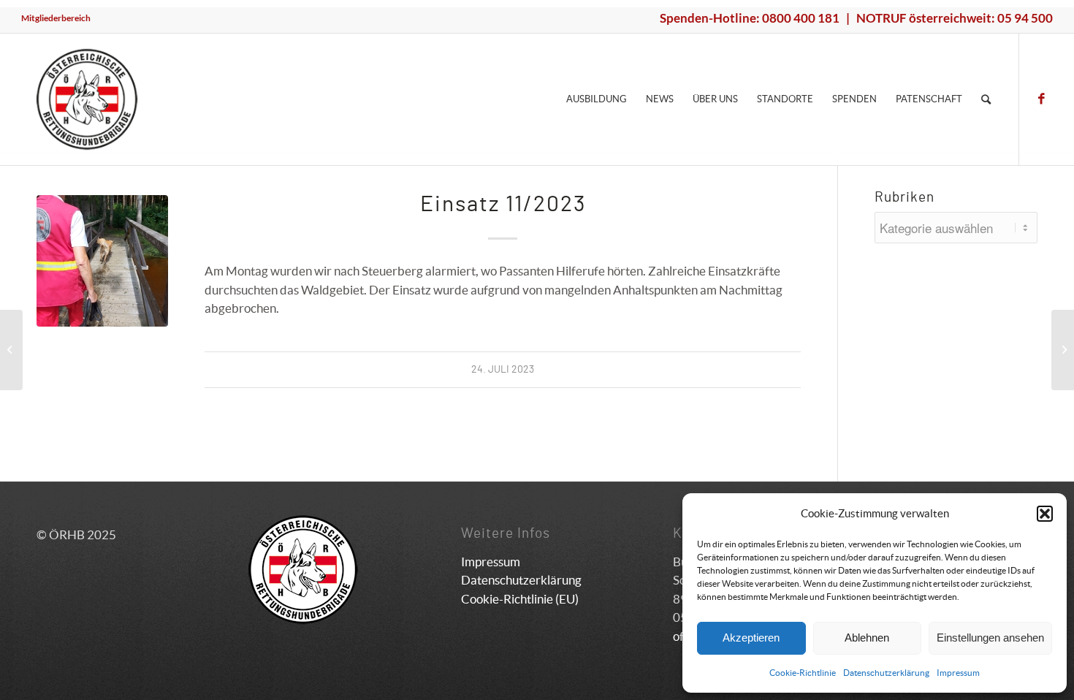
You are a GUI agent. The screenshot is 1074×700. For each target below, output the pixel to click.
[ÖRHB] (87, 99)
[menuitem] (56, 18)
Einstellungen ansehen (990, 637)
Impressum (958, 672)
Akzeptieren (751, 637)
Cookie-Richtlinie (802, 672)
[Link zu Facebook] (1042, 99)
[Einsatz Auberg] (11, 350)
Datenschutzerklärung (886, 672)
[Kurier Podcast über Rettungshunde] (1062, 350)
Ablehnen (867, 637)
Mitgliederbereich (56, 17)
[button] (1044, 513)
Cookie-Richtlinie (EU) (520, 599)
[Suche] (986, 99)
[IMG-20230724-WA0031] (102, 261)
